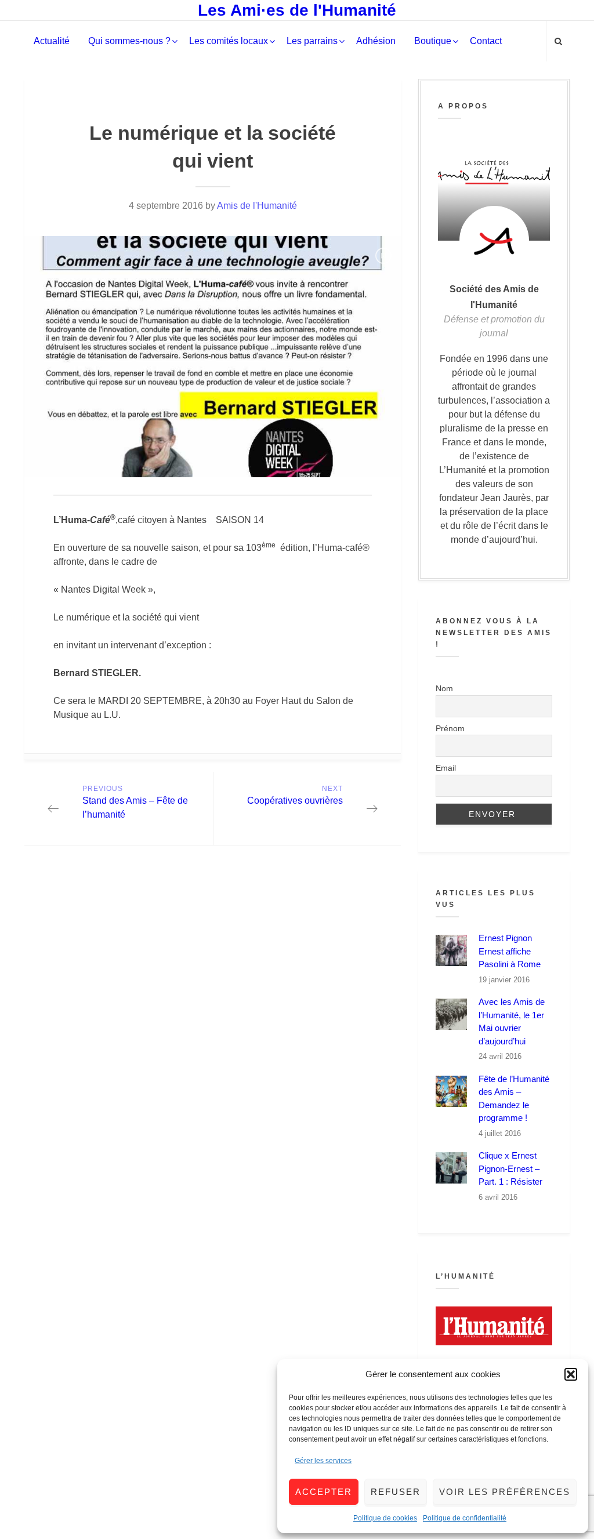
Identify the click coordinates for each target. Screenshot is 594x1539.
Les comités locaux (228, 41)
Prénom (450, 728)
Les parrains (312, 41)
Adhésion (376, 41)
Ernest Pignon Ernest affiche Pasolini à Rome (510, 951)
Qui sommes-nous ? (129, 41)
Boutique (432, 41)
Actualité (52, 41)
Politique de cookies (385, 1518)
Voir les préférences (504, 1492)
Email (446, 767)
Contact (486, 41)
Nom (444, 688)
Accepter (323, 1492)
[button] (571, 1374)
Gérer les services (323, 1461)
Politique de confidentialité (464, 1518)
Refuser (396, 1492)
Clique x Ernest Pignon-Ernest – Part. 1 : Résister (510, 1168)
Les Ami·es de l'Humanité (297, 10)
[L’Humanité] (494, 1325)
